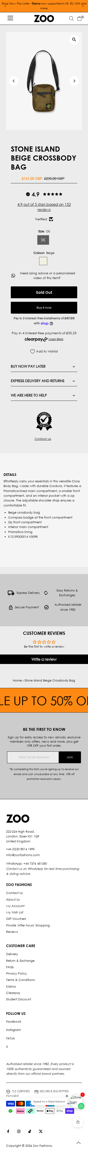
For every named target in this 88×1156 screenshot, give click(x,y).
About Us (13, 900)
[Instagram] (19, 1132)
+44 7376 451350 (35, 864)
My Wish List (14, 912)
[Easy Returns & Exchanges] (46, 594)
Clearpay (13, 993)
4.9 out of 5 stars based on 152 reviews (44, 207)
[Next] (82, 6)
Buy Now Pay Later (28, 366)
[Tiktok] (29, 1132)
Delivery (12, 954)
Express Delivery (28, 593)
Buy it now (44, 308)
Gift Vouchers (16, 919)
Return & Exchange (20, 961)
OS (45, 240)
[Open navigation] (10, 18)
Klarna (11, 986)
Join (70, 757)
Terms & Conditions (20, 980)
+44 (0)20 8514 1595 (20, 849)
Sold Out (44, 292)
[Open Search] (71, 18)
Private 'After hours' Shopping (28, 925)
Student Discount (18, 999)
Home (17, 680)
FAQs (10, 967)
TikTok (10, 1038)
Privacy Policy (16, 973)
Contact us (42, 439)
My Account (15, 906)
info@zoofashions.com (23, 855)
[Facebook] (8, 1132)
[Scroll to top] (78, 1143)
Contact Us (14, 893)
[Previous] (5, 6)
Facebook (13, 1022)
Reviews (12, 932)
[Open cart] (79, 18)
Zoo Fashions (42, 1146)
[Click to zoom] (74, 39)
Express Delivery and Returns (37, 380)
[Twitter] (41, 1132)
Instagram (13, 1030)
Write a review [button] (44, 659)
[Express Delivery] (11, 594)
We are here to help (29, 395)
